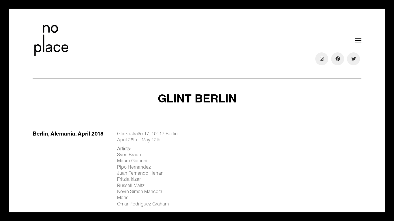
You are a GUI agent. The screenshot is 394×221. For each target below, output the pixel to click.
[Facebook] (337, 58)
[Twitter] (353, 58)
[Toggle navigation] (358, 41)
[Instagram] (321, 58)
